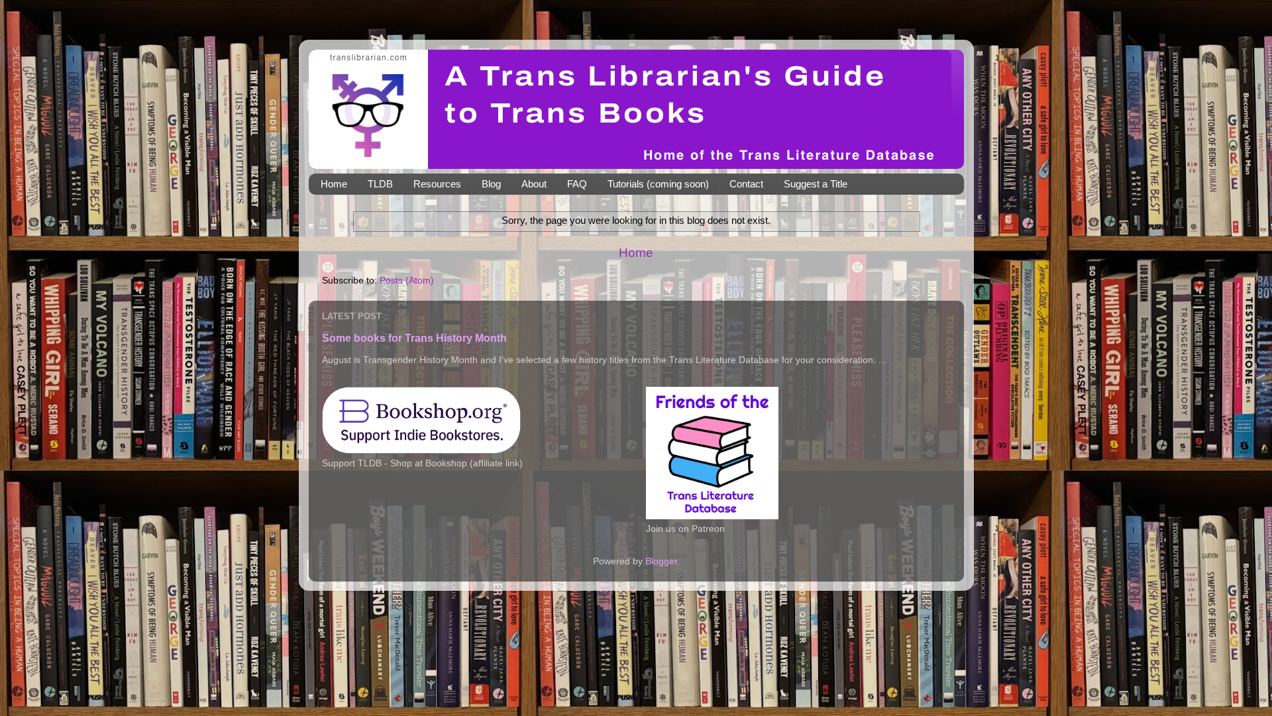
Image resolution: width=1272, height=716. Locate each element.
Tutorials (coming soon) (658, 183)
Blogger (661, 561)
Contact (746, 183)
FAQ (577, 183)
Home (334, 183)
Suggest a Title (815, 183)
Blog (491, 183)
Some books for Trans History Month (414, 338)
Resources (437, 183)
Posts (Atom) (407, 280)
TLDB (380, 183)
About (534, 183)
